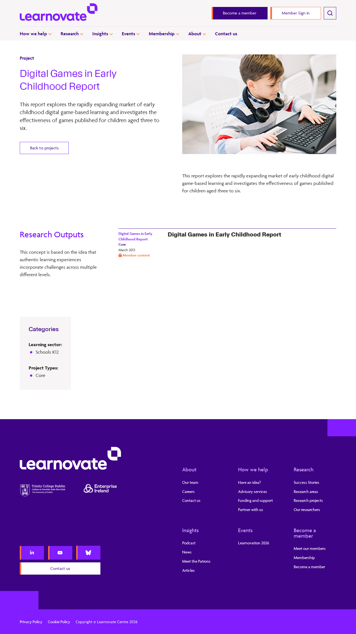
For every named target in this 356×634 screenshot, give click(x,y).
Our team (190, 482)
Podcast (189, 542)
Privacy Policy (31, 622)
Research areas (306, 491)
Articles (188, 570)
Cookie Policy (59, 622)
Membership (162, 33)
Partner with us (250, 509)
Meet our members (310, 548)
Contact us (226, 33)
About (194, 33)
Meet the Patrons (196, 561)
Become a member (305, 533)
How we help (33, 33)
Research (70, 33)
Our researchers (307, 509)
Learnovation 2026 (253, 542)
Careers (188, 491)
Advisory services (252, 491)
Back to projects (44, 147)
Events (128, 33)
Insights (100, 33)
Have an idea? (249, 482)
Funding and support (255, 500)
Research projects (308, 500)
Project (27, 58)
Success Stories (306, 482)
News (187, 552)
